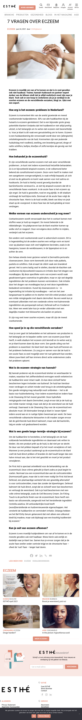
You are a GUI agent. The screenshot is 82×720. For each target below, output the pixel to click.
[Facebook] (31, 555)
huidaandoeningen (40, 561)
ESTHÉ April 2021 (10, 601)
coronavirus (52, 630)
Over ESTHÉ (45, 687)
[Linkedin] (41, 555)
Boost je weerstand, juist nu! (54, 601)
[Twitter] (36, 555)
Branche (9, 14)
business (53, 599)
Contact (44, 691)
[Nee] (79, 714)
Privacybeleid (44, 716)
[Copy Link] (46, 555)
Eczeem (11, 29)
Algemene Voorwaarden (11, 707)
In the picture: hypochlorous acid (56, 633)
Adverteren (45, 707)
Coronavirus (8, 630)
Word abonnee (46, 689)
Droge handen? (9, 633)
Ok (34, 716)
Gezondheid (37, 14)
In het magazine (63, 14)
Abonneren (45, 705)
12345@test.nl (36, 29)
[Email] (50, 555)
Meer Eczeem (40, 639)
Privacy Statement (8, 705)
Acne (44, 630)
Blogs (49, 14)
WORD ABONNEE (27, 8)
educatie (12, 599)
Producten (22, 14)
